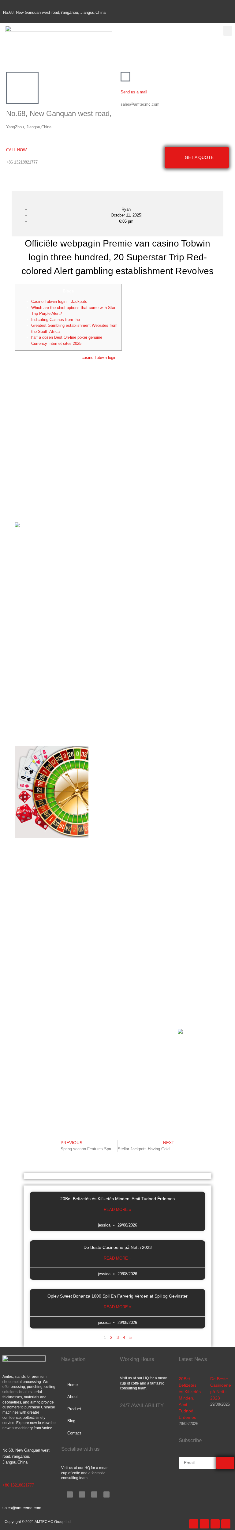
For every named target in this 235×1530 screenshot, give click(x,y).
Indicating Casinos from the (55, 319)
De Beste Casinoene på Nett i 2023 (118, 1247)
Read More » (117, 1209)
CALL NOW (16, 150)
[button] (227, 31)
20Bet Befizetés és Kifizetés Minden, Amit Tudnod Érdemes (117, 1198)
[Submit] (225, 1463)
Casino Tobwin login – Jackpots (59, 301)
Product (74, 1409)
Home (72, 1384)
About (72, 1396)
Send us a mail (134, 92)
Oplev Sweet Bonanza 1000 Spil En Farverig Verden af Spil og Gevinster (117, 1296)
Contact (74, 1433)
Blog (71, 1421)
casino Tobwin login (99, 357)
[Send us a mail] (125, 76)
